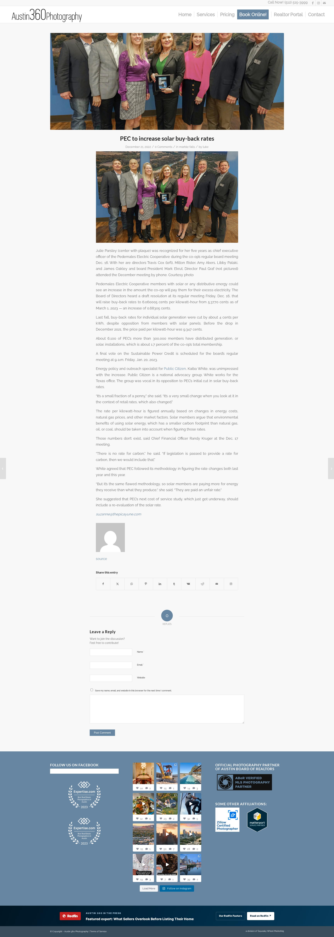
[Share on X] (117, 584)
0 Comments (163, 146)
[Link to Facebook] (312, 3)
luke (206, 146)
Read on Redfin (260, 915)
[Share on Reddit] (203, 584)
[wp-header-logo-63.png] (167, 81)
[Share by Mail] (217, 584)
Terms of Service (98, 931)
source (101, 559)
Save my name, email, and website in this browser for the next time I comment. (133, 690)
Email (140, 664)
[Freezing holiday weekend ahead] (331, 468)
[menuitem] (185, 14)
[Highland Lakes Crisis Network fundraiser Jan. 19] (3, 468)
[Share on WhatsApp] (132, 584)
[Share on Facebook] (103, 584)
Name (140, 651)
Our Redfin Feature (230, 915)
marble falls (187, 146)
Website (141, 677)
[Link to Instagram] (318, 3)
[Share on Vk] (188, 584)
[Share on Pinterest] (146, 584)
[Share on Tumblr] (174, 584)
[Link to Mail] (324, 3)
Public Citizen (175, 369)
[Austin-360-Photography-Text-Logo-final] (47, 14)
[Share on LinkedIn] (160, 584)
